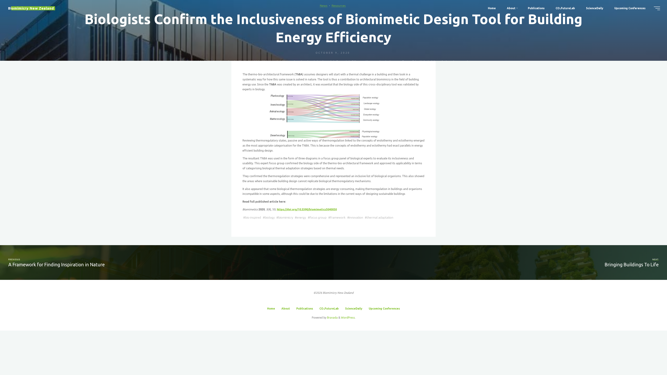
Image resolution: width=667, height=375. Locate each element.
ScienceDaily (353, 308)
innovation (356, 217)
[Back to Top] (653, 361)
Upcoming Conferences (384, 308)
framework (337, 217)
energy (301, 217)
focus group (318, 217)
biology (270, 217)
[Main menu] (657, 8)
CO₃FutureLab (329, 308)
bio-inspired (253, 217)
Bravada (332, 317)
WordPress (348, 317)
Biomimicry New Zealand (31, 8)
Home (271, 308)
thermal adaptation (380, 217)
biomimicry (285, 217)
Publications (304, 308)
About (285, 308)
